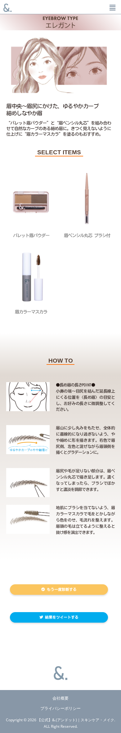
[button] (112, 7)
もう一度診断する (61, 589)
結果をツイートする (60, 617)
